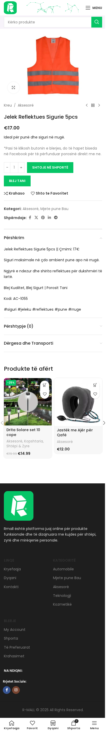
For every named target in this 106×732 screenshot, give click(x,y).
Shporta (11, 638)
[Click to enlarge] (13, 87)
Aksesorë (26, 105)
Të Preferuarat (17, 647)
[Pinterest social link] (43, 217)
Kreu (8, 105)
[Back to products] (93, 105)
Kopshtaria (33, 441)
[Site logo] (10, 7)
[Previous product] (87, 105)
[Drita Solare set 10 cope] (28, 402)
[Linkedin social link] (49, 217)
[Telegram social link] (55, 217)
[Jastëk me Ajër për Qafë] (78, 402)
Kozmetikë (62, 604)
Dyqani (10, 577)
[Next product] (99, 105)
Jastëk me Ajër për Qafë (75, 433)
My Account (14, 629)
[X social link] (36, 217)
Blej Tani (17, 180)
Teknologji (62, 595)
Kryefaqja (12, 569)
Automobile (63, 569)
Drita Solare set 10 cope (23, 432)
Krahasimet (14, 656)
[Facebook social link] (30, 217)
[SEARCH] (96, 22)
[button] (44, 385)
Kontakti (11, 586)
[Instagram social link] (16, 690)
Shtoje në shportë (50, 167)
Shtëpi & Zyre (18, 446)
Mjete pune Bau (54, 208)
